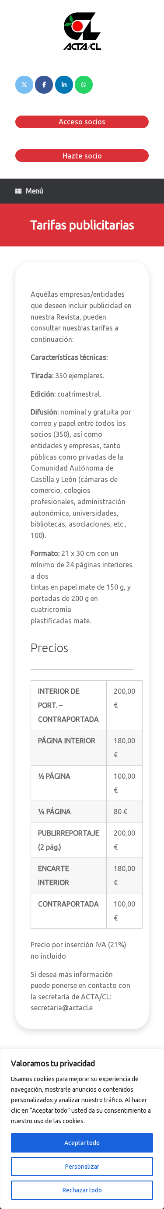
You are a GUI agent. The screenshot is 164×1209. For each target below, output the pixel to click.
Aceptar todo (82, 1142)
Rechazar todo (82, 1190)
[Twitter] (24, 85)
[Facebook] (44, 85)
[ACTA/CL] (82, 31)
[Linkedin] (64, 85)
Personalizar (82, 1166)
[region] (82, 1129)
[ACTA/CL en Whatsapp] (84, 85)
